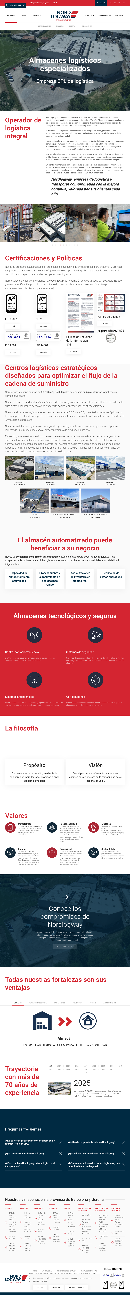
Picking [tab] (93, 1003)
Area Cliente (101, 3)
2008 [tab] (111, 1066)
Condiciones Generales (66, 1271)
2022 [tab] (76, 1066)
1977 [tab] (120, 1069)
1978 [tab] (111, 1069)
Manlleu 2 (24, 1208)
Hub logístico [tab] (59, 1003)
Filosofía (59, 26)
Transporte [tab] (77, 1003)
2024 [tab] (59, 1066)
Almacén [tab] (17, 1003)
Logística (23, 16)
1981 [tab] (103, 1069)
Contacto (55, 3)
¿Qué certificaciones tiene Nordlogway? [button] (25, 1153)
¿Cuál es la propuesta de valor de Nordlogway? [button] (92, 1142)
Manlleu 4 (53, 1208)
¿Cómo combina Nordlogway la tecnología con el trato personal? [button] (30, 1165)
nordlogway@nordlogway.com (39, 3)
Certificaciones (44, 26)
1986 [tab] (85, 1069)
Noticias (119, 16)
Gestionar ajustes (76, 1287)
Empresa (11, 16)
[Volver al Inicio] (65, 16)
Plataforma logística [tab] (38, 1003)
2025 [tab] (50, 1066)
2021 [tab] (85, 1066)
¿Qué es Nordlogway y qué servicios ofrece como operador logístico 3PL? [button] (30, 1142)
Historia (72, 26)
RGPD (35, 1271)
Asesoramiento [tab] (109, 1003)
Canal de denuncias (89, 1271)
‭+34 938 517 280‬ (17, 5)
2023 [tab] (68, 1066)
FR (119, 3)
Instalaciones (86, 26)
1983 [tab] (94, 1069)
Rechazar (56, 1287)
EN (124, 3)
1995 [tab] (76, 1069)
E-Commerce (88, 16)
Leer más (12, 326)
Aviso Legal (47, 1271)
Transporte (37, 16)
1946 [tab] (85, 1073)
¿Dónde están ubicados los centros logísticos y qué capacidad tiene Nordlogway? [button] (94, 1165)
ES (115, 3)
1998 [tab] (59, 1069)
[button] (5, 223)
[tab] (52, 245)
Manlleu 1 (9, 1208)
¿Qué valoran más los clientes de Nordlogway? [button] (91, 1153)
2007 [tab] (120, 1066)
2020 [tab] (94, 1066)
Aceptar (40, 1287)
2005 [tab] (50, 1069)
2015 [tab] (103, 1066)
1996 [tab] (68, 1069)
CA (111, 3)
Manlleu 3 (38, 1208)
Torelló (67, 1208)
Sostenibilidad (104, 16)
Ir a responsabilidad (65, 947)
